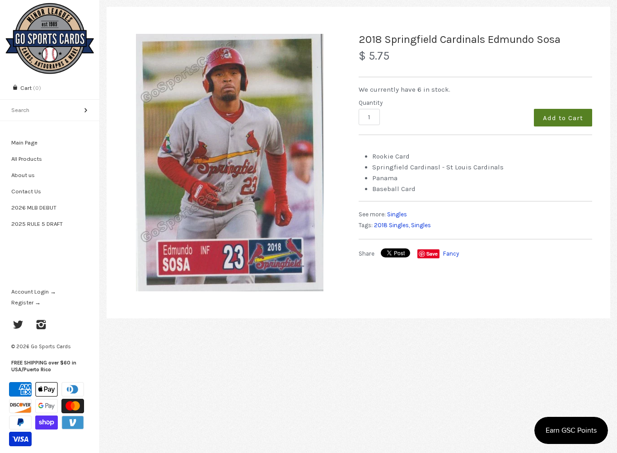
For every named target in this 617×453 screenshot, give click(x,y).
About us (23, 175)
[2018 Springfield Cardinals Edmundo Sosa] (230, 162)
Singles (397, 214)
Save (432, 253)
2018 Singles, (392, 225)
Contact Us (26, 191)
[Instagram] (41, 325)
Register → (26, 302)
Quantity (371, 102)
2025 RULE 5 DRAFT (37, 223)
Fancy (451, 253)
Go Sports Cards (51, 346)
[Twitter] (18, 325)
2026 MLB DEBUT (33, 207)
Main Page (24, 142)
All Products (26, 158)
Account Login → (33, 291)
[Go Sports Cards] (49, 8)
